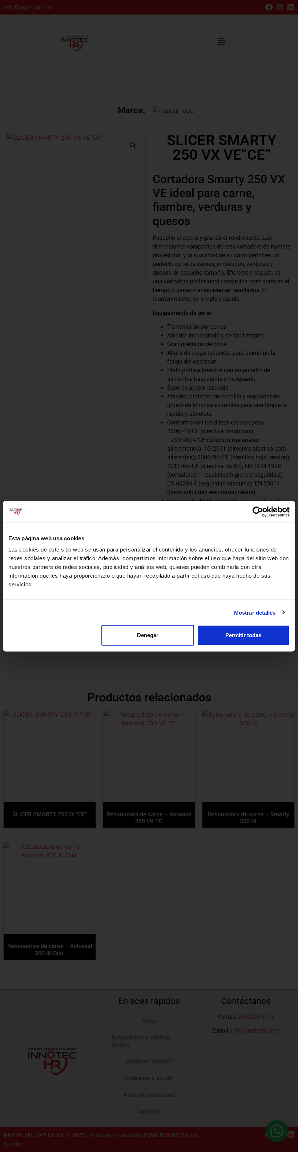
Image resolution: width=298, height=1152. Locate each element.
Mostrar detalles (255, 612)
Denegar (147, 635)
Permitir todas (243, 635)
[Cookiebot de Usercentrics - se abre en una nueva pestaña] (258, 511)
